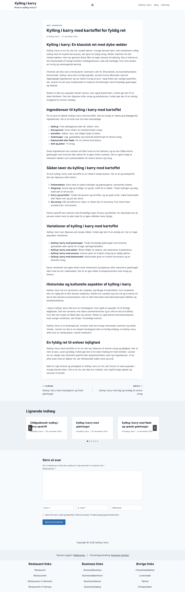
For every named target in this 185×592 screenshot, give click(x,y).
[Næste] (155, 428)
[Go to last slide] (30, 428)
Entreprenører (145, 587)
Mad (48, 25)
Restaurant (40, 570)
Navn (47, 508)
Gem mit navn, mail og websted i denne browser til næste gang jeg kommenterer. (82, 515)
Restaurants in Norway (39, 587)
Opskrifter (57, 25)
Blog (156, 5)
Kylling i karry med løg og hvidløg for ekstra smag (120, 390)
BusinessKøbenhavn (92, 575)
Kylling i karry (145, 5)
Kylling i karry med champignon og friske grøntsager (63, 390)
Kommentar (49, 468)
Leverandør (145, 575)
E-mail (82, 508)
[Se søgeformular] (92, 5)
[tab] (87, 441)
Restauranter (40, 575)
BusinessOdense (92, 581)
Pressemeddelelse (145, 570)
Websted (116, 508)
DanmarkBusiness (92, 570)
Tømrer (145, 581)
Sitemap (165, 5)
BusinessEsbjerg (92, 587)
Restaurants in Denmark (40, 581)
